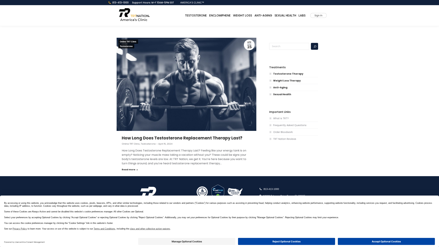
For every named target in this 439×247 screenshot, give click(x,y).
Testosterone (126, 46)
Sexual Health (282, 94)
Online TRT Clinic (128, 41)
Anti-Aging (280, 87)
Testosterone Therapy (288, 73)
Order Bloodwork (283, 132)
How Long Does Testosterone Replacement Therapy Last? (182, 138)
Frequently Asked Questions (289, 125)
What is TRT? (281, 118)
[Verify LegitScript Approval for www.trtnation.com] (218, 192)
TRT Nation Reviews (284, 139)
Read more (128, 169)
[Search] (314, 46)
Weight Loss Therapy (287, 80)
